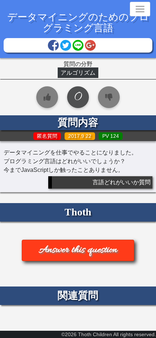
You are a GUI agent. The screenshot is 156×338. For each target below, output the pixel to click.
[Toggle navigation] (140, 9)
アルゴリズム (78, 73)
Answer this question (78, 250)
